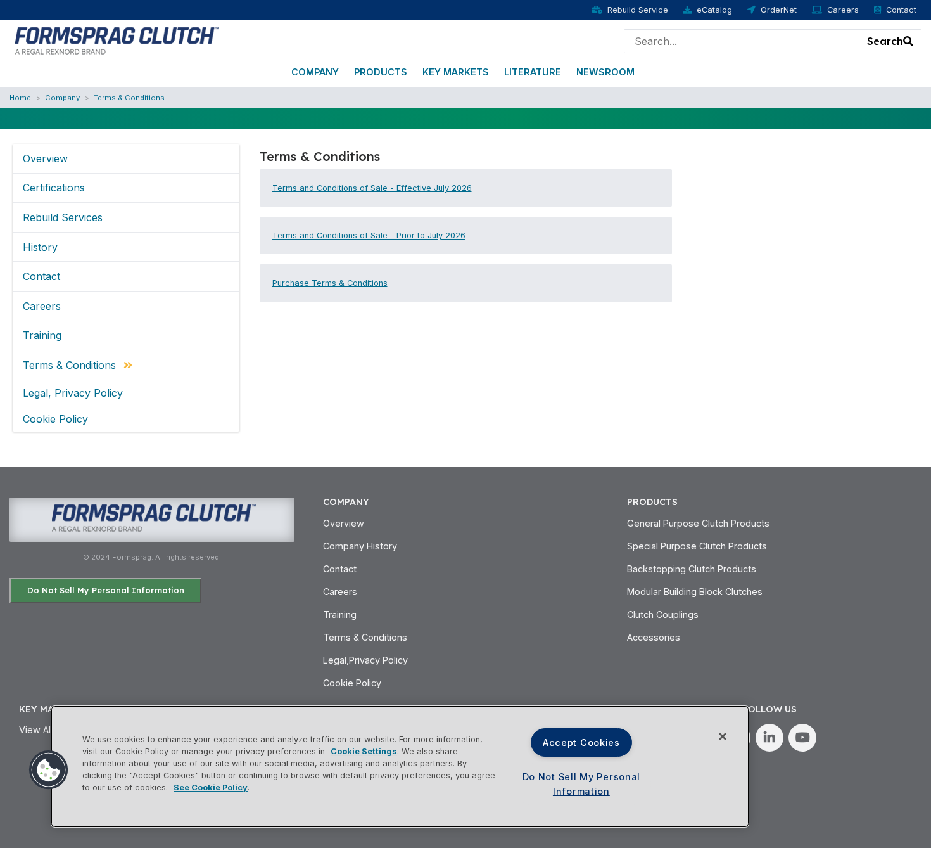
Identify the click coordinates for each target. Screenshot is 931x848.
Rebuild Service (637, 10)
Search (885, 41)
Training (42, 335)
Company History (360, 546)
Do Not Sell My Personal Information (105, 590)
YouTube (802, 738)
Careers (843, 10)
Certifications (54, 187)
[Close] (723, 736)
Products (380, 72)
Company (315, 72)
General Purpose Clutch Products (698, 523)
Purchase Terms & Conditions (330, 283)
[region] (400, 766)
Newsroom (605, 72)
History (40, 247)
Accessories (653, 637)
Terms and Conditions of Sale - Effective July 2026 (372, 188)
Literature (532, 72)
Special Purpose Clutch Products (697, 546)
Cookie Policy (55, 419)
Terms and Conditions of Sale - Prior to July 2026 (369, 235)
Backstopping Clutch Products (691, 568)
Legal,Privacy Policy (365, 660)
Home (20, 97)
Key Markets (455, 72)
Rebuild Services (63, 217)
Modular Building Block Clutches (695, 591)
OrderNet (779, 10)
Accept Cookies (581, 742)
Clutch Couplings (663, 614)
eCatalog (714, 10)
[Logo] (116, 40)
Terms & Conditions (129, 97)
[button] (48, 770)
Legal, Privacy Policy (73, 393)
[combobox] (742, 41)
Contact (901, 10)
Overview (45, 158)
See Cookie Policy (211, 787)
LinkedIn (769, 738)
